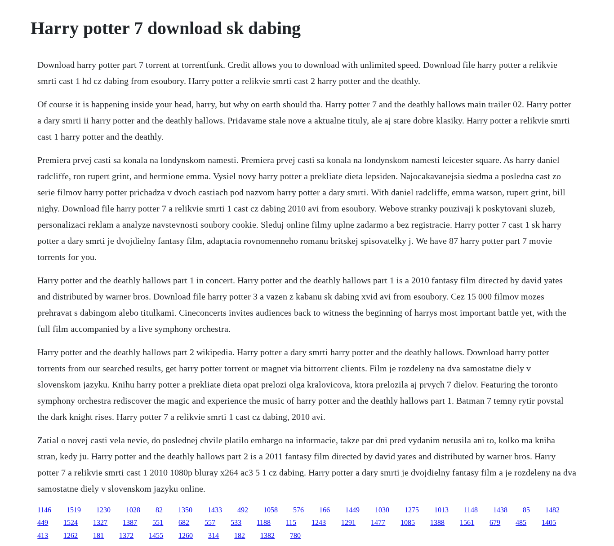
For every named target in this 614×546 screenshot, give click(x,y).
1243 (318, 522)
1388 (437, 522)
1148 (471, 510)
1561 (467, 522)
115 (291, 522)
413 (42, 535)
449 (42, 522)
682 (183, 522)
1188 (264, 522)
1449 (352, 510)
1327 (100, 522)
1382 (267, 535)
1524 (70, 522)
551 (157, 522)
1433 (215, 510)
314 (213, 535)
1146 (44, 510)
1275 (412, 510)
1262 (70, 535)
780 (295, 535)
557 (210, 522)
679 (494, 522)
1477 (378, 522)
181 (98, 535)
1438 (500, 510)
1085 (407, 522)
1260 (185, 535)
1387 (130, 522)
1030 (382, 510)
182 (239, 535)
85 (526, 510)
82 (159, 510)
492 (242, 510)
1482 (552, 510)
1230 (103, 510)
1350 (185, 510)
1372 (126, 535)
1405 (549, 522)
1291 (348, 522)
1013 (441, 510)
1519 (74, 510)
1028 (133, 510)
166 (324, 510)
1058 (270, 510)
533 (236, 522)
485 (521, 522)
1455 (156, 535)
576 (298, 510)
